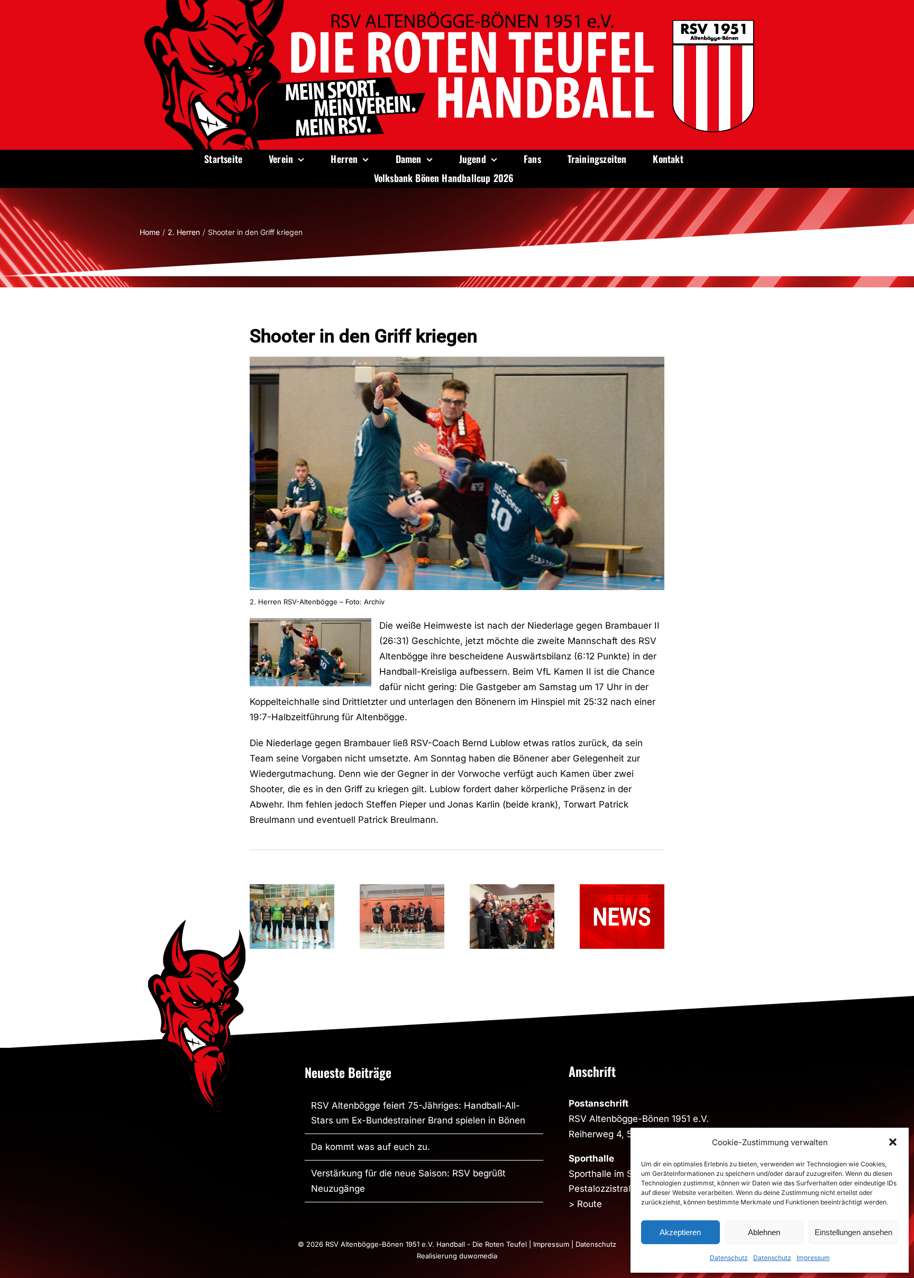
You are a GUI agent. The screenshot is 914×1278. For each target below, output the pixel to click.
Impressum (813, 1258)
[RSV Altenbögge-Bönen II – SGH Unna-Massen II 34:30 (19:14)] (512, 916)
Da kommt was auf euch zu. (370, 1146)
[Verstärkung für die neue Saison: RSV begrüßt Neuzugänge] (292, 916)
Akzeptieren (680, 1232)
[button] (893, 1142)
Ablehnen (764, 1232)
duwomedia (478, 1256)
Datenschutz (729, 1258)
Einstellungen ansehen (853, 1232)
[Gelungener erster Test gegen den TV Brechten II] (402, 916)
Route (589, 1204)
